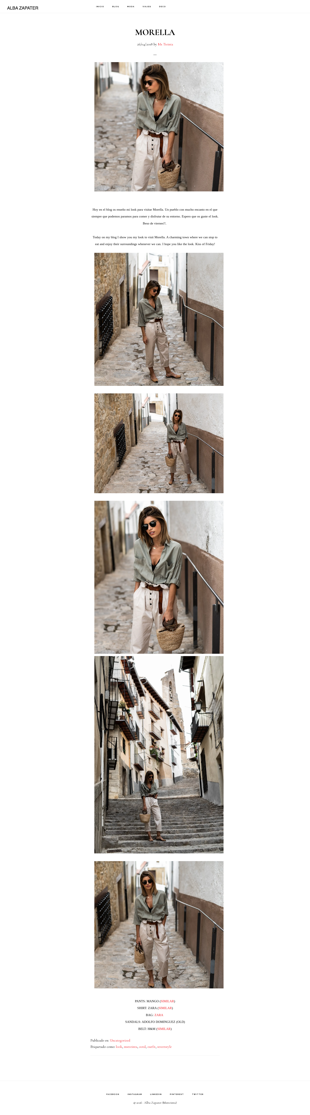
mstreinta (130, 1047)
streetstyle (164, 1047)
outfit (151, 1047)
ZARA (159, 1015)
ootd (142, 1047)
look (119, 1047)
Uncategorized (120, 1040)
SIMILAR (167, 1001)
